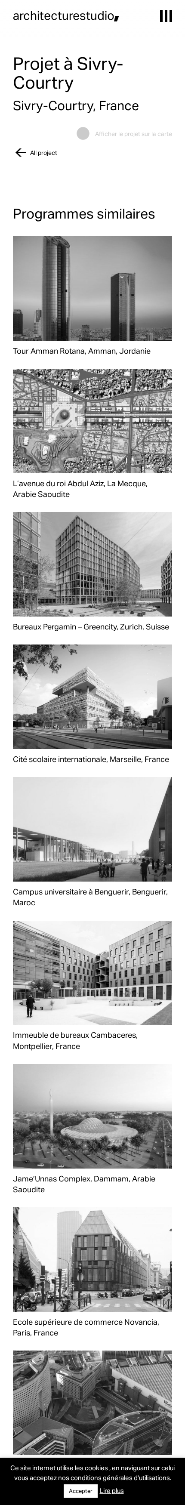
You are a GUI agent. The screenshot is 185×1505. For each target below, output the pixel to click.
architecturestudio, (66, 15)
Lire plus (112, 1490)
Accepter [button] (80, 1490)
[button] (166, 16)
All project (43, 152)
